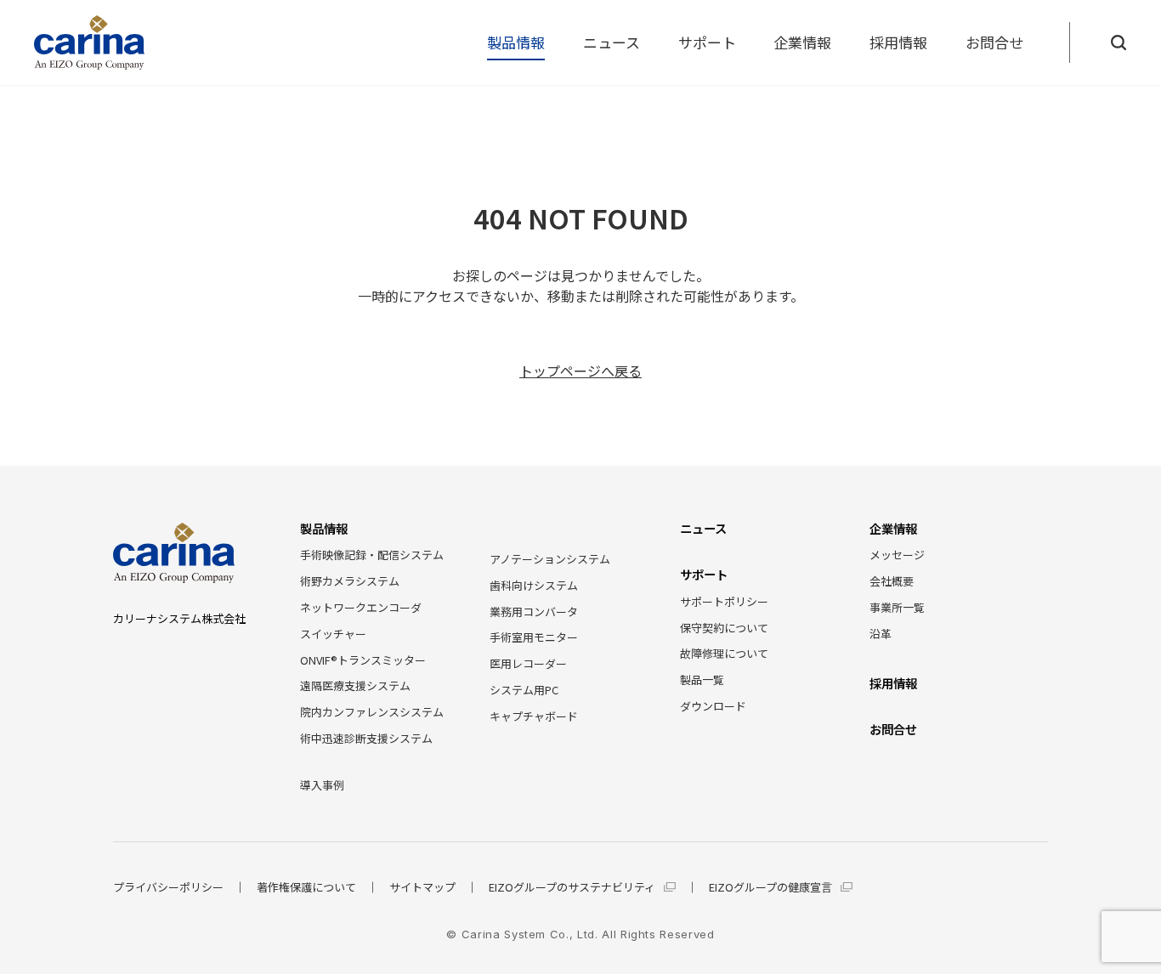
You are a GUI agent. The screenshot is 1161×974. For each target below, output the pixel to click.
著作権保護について (306, 887)
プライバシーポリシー (168, 887)
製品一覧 (702, 679)
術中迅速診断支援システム (366, 738)
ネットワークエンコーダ (361, 607)
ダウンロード (713, 706)
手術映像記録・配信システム (372, 554)
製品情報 (516, 42)
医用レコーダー (528, 663)
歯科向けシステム (534, 585)
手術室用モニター (534, 637)
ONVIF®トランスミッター (363, 660)
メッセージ (897, 554)
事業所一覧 (897, 607)
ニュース (611, 42)
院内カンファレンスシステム (372, 712)
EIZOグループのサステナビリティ (572, 887)
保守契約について (724, 628)
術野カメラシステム (349, 581)
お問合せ (994, 42)
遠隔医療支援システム (355, 685)
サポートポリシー (724, 601)
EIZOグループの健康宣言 (770, 887)
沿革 (880, 634)
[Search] (1118, 42)
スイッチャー (333, 634)
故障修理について (724, 653)
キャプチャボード (534, 716)
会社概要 (891, 581)
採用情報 (898, 42)
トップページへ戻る (580, 370)
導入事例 (322, 785)
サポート (707, 42)
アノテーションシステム (550, 559)
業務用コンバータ (534, 611)
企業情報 (802, 42)
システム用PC (524, 690)
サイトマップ (422, 887)
